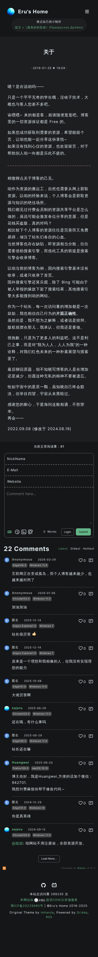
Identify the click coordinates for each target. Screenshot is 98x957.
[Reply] (91, 560)
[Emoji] (17, 532)
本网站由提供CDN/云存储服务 (49, 900)
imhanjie (47, 912)
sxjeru (17, 708)
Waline (81, 868)
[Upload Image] (24, 532)
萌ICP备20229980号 (27, 906)
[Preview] (30, 532)
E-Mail (12, 470)
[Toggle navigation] (87, 12)
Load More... (49, 858)
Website (14, 481)
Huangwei (20, 762)
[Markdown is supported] (10, 532)
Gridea (82, 912)
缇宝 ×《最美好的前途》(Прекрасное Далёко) (49, 27)
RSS (49, 917)
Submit (83, 532)
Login (67, 532)
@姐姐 (17, 843)
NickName (16, 459)
